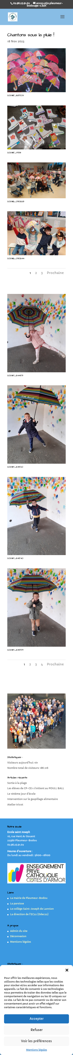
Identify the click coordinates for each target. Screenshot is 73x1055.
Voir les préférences (36, 1041)
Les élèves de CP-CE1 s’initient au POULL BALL (35, 788)
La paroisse (17, 903)
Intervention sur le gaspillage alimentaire (32, 799)
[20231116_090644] (36, 255)
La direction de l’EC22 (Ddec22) (29, 914)
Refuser (37, 1030)
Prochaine (55, 273)
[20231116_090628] (36, 198)
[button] (67, 970)
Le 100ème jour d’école (21, 793)
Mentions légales (36, 1049)
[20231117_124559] (36, 646)
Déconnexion (18, 936)
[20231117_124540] (36, 555)
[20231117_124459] (36, 372)
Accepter (37, 1019)
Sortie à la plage (17, 782)
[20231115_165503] (36, 92)
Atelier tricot (15, 804)
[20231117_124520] (36, 463)
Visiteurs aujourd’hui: (20, 762)
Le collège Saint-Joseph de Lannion (32, 908)
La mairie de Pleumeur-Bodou (28, 897)
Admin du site (18, 930)
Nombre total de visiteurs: (23, 767)
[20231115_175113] (36, 149)
